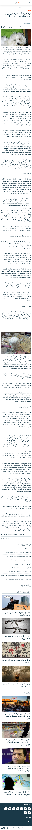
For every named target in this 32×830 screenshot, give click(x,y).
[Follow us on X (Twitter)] (13, 808)
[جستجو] (28, 828)
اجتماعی (28, 10)
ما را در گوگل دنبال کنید (18, 828)
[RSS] (25, 808)
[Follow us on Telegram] (17, 808)
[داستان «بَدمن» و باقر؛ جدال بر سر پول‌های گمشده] (16, 602)
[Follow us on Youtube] (9, 808)
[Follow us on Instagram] (29, 812)
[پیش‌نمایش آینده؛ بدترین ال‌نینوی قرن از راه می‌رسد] (16, 674)
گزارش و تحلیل (23, 592)
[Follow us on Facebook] (21, 808)
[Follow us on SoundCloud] (6, 808)
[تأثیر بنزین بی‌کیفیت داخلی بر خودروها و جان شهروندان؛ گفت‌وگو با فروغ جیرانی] (16, 704)
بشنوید (27, 693)
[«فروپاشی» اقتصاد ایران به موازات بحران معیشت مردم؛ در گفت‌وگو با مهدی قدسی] (16, 730)
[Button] (21, 27)
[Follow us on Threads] (25, 812)
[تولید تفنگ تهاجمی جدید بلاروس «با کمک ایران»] (16, 626)
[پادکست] (7, 828)
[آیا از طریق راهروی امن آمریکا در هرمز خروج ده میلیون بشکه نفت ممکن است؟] (16, 782)
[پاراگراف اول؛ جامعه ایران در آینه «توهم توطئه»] (16, 650)
